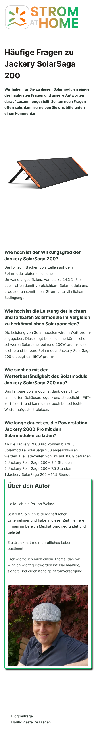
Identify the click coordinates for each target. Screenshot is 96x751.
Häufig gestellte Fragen (31, 722)
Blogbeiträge (22, 716)
